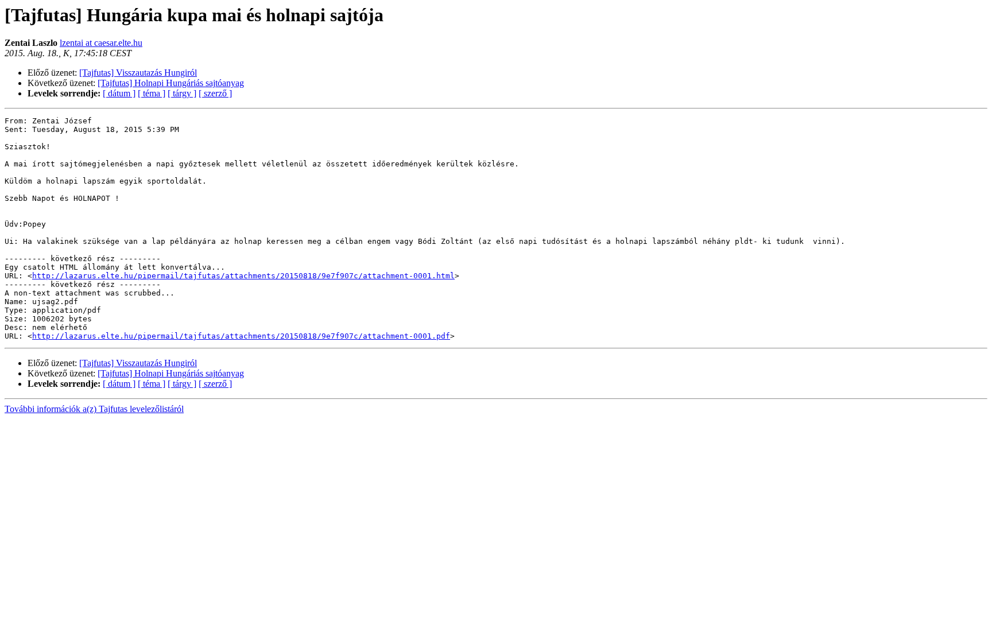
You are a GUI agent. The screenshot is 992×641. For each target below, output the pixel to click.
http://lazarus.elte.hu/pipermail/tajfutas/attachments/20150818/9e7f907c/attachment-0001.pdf (241, 336)
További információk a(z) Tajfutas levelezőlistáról (94, 409)
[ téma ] (151, 93)
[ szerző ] (215, 93)
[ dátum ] (119, 93)
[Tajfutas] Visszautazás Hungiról (138, 72)
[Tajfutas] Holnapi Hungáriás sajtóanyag (171, 83)
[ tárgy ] (182, 93)
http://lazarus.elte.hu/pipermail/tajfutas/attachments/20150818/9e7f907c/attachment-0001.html (243, 275)
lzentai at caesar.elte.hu (101, 43)
